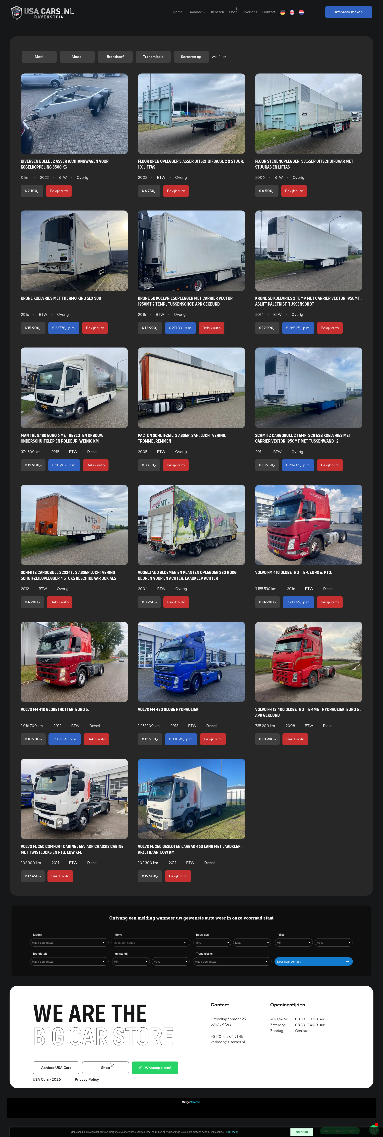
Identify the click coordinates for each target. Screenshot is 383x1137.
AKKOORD (301, 1132)
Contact (268, 12)
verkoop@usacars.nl (228, 1042)
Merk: (118, 934)
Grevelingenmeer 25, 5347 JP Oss (229, 1021)
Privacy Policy (87, 1079)
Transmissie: (204, 953)
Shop (233, 12)
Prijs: (280, 934)
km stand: (121, 953)
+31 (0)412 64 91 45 (227, 1036)
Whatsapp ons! (158, 1067)
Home (178, 12)
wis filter (219, 57)
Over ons (250, 12)
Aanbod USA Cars (56, 1067)
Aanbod (196, 12)
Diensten (216, 12)
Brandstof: (40, 953)
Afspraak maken (349, 12)
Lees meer (232, 1132)
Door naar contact (289, 961)
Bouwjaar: (202, 934)
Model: (37, 934)
